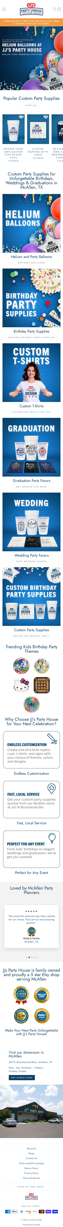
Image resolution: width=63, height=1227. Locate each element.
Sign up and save (31, 1186)
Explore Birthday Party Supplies (31, 337)
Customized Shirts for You (31, 412)
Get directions (22, 1077)
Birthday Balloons (31, 263)
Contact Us (31, 1158)
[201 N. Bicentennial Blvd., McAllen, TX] (31, 1090)
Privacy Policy (31, 1173)
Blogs (31, 1153)
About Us (31, 1148)
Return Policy (31, 1168)
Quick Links (31, 1206)
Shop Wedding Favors (31, 561)
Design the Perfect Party (31, 636)
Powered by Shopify (31, 1224)
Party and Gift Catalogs (31, 1163)
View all (31, 105)
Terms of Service (31, 1178)
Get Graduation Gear (31, 487)
